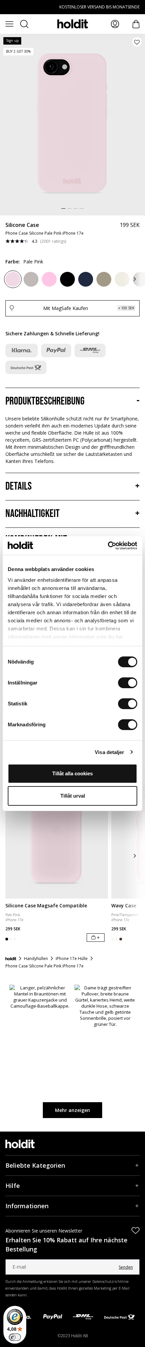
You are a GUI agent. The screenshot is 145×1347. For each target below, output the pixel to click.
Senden (126, 1267)
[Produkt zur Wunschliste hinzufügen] (137, 42)
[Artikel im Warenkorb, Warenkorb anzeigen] (136, 24)
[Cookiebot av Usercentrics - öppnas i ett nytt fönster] (107, 545)
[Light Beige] (122, 279)
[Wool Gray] (31, 279)
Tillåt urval (72, 796)
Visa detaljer (109, 752)
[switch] (127, 682)
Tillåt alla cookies (72, 773)
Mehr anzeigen (72, 1110)
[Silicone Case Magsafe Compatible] (56, 834)
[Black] (67, 279)
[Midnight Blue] (85, 279)
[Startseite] (10, 958)
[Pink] (49, 279)
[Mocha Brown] (103, 279)
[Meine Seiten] (115, 24)
